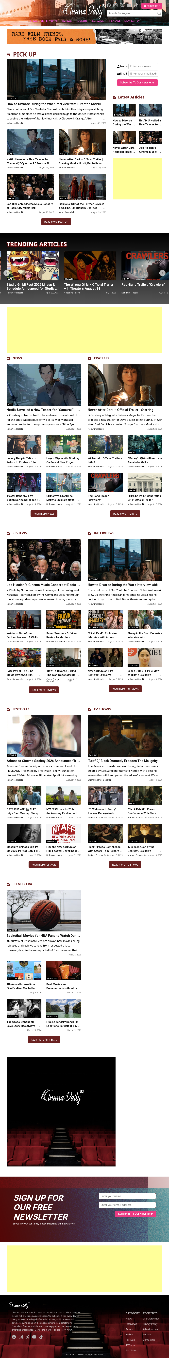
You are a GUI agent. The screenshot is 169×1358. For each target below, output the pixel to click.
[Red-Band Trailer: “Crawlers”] (35, 265)
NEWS (17, 358)
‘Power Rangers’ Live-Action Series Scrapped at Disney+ (23, 499)
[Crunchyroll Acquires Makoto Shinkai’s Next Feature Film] (63, 482)
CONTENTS (150, 1313)
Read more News (44, 513)
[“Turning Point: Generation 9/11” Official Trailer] (145, 482)
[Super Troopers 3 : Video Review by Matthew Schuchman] (63, 619)
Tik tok (136, 5)
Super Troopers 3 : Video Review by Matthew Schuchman (62, 637)
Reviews (66, 20)
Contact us (149, 1339)
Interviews (49, 20)
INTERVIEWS (104, 533)
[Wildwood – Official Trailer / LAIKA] (105, 444)
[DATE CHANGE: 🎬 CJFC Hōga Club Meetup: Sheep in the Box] (24, 795)
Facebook (109, 5)
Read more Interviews (125, 688)
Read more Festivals (44, 864)
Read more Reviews (44, 690)
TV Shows (114, 20)
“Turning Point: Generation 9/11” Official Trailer (144, 498)
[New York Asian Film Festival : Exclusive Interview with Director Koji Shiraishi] (105, 657)
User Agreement (151, 1318)
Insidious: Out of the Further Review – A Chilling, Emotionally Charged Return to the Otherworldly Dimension (82, 207)
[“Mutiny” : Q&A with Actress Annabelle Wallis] (145, 444)
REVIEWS (19, 533)
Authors (147, 1334)
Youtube (129, 5)
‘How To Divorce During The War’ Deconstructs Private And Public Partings (63, 674)
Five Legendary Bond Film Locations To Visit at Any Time (62, 1025)
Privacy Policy (150, 1323)
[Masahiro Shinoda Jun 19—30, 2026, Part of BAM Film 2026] (24, 833)
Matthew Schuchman (55, 641)
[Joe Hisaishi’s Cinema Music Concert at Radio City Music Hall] (30, 187)
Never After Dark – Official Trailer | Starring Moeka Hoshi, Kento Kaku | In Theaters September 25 (82, 163)
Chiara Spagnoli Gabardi (53, 680)
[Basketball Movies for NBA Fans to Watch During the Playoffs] (44, 910)
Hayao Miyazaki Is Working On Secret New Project (63, 460)
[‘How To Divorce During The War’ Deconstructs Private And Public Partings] (63, 657)
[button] (162, 273)
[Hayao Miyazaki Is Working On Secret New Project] (63, 444)
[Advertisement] (137, 178)
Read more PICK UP (56, 221)
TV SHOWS (102, 709)
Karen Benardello (67, 212)
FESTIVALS (21, 709)
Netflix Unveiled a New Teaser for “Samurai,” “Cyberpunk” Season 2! (28, 161)
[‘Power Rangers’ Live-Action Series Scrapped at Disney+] (24, 482)
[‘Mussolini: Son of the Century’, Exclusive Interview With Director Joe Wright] (145, 833)
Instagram (115, 5)
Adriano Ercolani (95, 817)
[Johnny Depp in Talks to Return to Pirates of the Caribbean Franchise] (24, 444)
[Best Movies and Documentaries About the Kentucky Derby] (63, 970)
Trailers (81, 20)
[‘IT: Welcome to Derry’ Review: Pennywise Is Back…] (105, 795)
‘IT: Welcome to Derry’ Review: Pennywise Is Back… (102, 813)
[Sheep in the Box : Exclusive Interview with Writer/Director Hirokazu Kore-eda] (145, 619)
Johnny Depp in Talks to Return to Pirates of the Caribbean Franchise (21, 462)
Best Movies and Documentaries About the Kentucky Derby (62, 988)
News (34, 20)
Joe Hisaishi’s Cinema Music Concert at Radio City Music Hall (30, 206)
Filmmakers (130, 279)
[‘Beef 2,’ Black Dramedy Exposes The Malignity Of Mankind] (125, 736)
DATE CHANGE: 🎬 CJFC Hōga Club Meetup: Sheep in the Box (24, 813)
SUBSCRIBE (153, 6)
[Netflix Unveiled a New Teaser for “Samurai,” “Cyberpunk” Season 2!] (30, 142)
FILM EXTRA (22, 884)
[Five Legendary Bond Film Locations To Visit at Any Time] (63, 1008)
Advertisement (151, 1329)
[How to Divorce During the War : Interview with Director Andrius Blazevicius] (56, 79)
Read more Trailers (125, 513)
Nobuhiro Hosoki (15, 123)
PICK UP (25, 54)
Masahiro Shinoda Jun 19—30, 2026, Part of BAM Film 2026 (23, 850)
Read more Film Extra (44, 1039)
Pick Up (63, 154)
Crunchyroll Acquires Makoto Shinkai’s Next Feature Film (60, 499)
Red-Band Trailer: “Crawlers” (31, 285)
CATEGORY (133, 1313)
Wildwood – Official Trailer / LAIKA (105, 460)
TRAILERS (101, 358)
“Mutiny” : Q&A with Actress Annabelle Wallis (145, 460)
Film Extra (131, 20)
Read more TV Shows (125, 864)
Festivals (97, 20)
